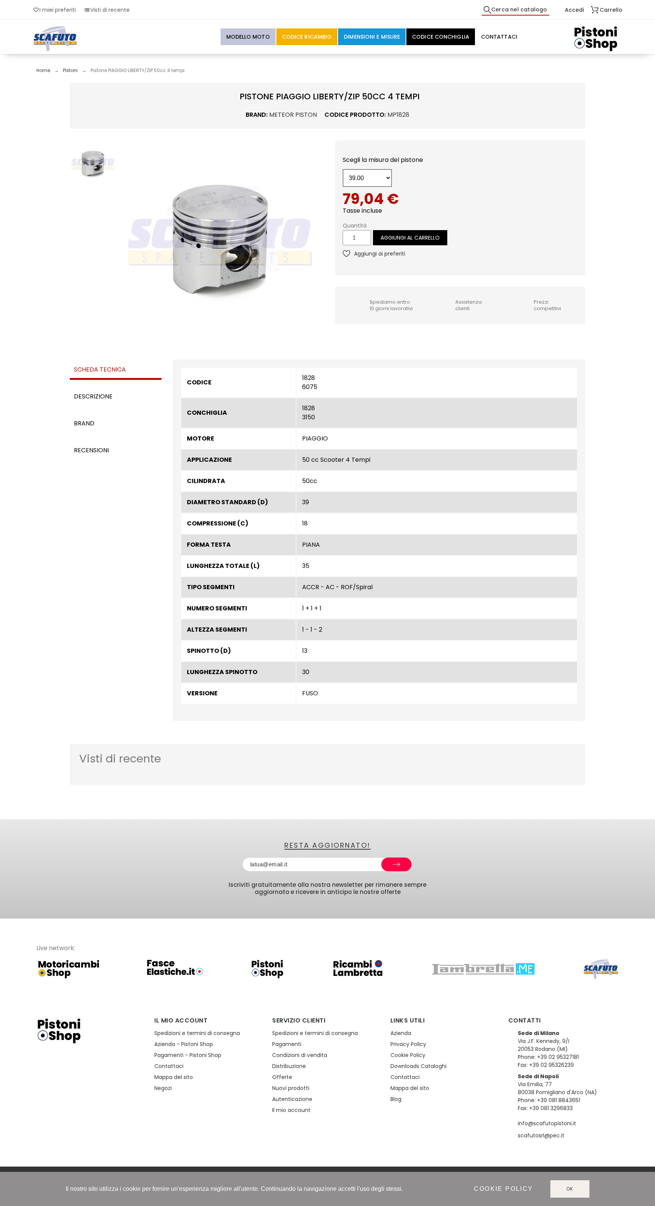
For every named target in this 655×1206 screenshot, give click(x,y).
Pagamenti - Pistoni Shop (187, 1055)
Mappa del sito (173, 1077)
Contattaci (168, 1066)
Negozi (163, 1088)
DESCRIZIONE (93, 396)
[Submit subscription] (396, 864)
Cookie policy (503, 1189)
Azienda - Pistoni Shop (183, 1044)
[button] (127, 240)
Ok (570, 1189)
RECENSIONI (91, 450)
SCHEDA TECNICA (100, 369)
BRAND (84, 423)
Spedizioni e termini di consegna (197, 1033)
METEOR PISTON (293, 114)
